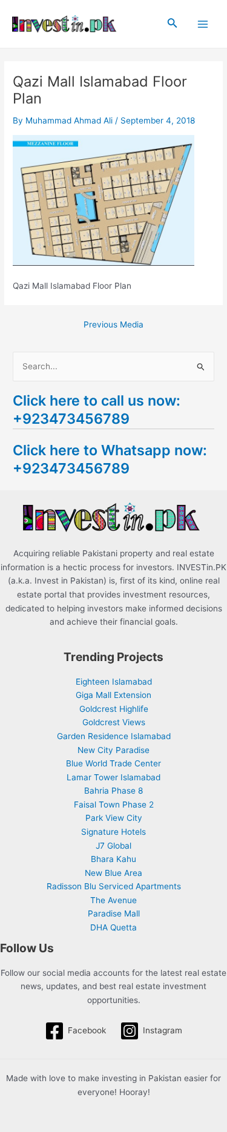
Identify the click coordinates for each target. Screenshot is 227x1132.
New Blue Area (113, 873)
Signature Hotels (113, 832)
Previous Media (113, 325)
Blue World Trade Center (113, 763)
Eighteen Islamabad (114, 681)
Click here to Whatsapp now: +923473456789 (110, 459)
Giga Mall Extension (113, 695)
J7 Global (113, 846)
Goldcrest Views (113, 722)
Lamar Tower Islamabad (113, 777)
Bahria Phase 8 (113, 790)
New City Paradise (113, 750)
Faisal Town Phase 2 (114, 804)
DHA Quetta (113, 927)
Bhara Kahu (113, 859)
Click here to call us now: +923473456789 (96, 409)
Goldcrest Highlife (113, 709)
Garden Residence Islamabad (114, 736)
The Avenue (113, 900)
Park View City (113, 818)
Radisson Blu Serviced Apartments (114, 886)
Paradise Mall (114, 913)
